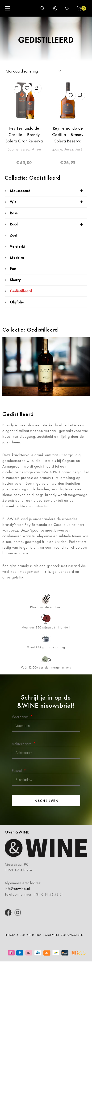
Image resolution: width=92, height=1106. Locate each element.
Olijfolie (17, 302)
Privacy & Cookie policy (23, 935)
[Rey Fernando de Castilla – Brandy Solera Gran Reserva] (24, 100)
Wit (13, 201)
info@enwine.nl (17, 888)
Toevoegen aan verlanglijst (27, 88)
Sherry (15, 279)
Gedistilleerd (21, 290)
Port (13, 268)
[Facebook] (8, 912)
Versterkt (17, 246)
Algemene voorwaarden (64, 935)
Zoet (13, 235)
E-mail (17, 770)
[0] (79, 8)
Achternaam (22, 743)
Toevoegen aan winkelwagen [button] (16, 88)
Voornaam (21, 716)
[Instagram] (17, 912)
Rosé (14, 212)
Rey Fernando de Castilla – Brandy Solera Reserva (68, 134)
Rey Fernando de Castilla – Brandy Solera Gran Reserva (24, 134)
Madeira (17, 257)
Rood (14, 224)
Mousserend (20, 190)
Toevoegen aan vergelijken (36, 88)
